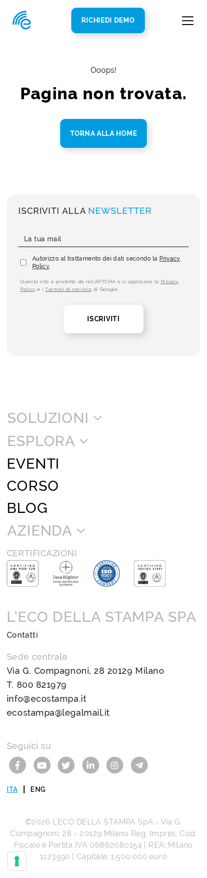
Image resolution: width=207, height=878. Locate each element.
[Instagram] (116, 765)
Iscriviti (103, 319)
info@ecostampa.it (46, 699)
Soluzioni (48, 418)
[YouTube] (43, 765)
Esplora (41, 441)
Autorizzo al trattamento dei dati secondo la (106, 262)
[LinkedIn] (92, 765)
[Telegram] (139, 765)
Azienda (39, 530)
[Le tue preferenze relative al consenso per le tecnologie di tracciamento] (17, 861)
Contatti (22, 635)
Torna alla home (103, 133)
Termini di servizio (68, 289)
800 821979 (42, 685)
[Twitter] (67, 765)
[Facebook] (19, 765)
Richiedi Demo (107, 20)
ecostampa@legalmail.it (58, 713)
